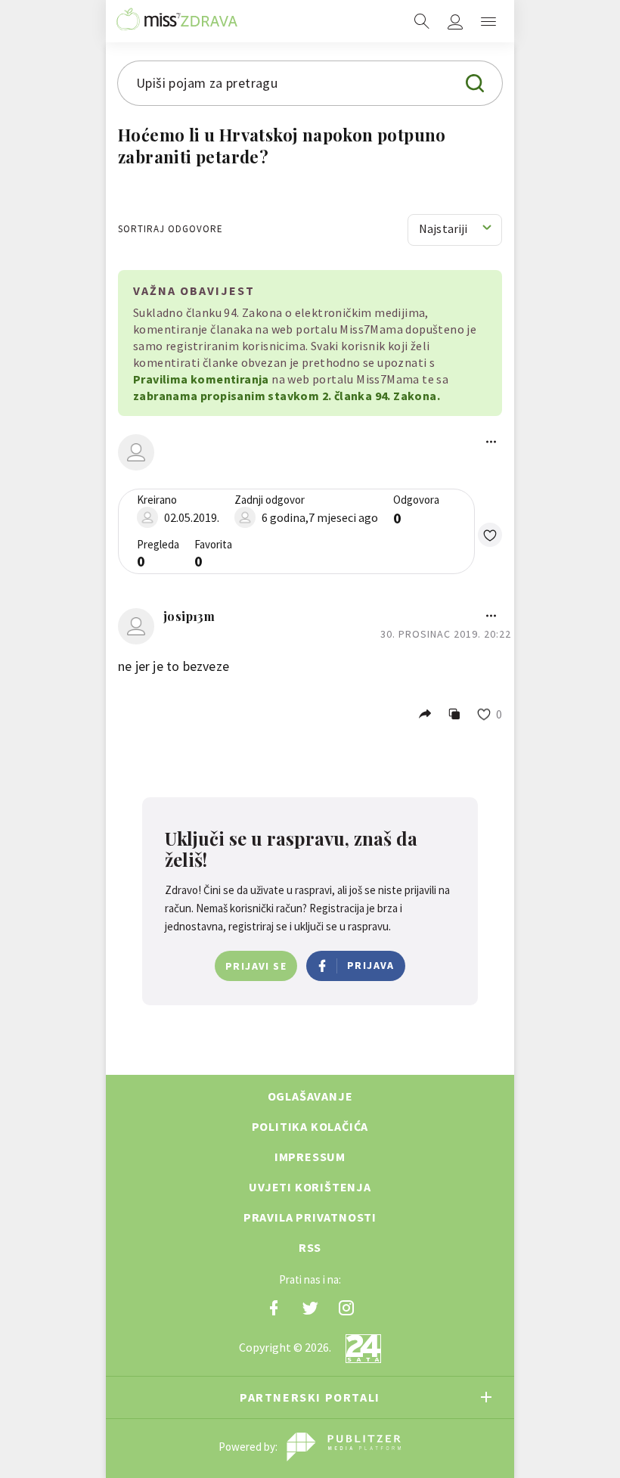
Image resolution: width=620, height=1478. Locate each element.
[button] (490, 535)
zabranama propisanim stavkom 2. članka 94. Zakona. (286, 395)
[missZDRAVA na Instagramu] (346, 1308)
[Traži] (422, 21)
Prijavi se (256, 966)
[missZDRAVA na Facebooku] (274, 1308)
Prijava (371, 965)
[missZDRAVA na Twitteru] (310, 1308)
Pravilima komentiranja (201, 379)
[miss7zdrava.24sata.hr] (176, 21)
